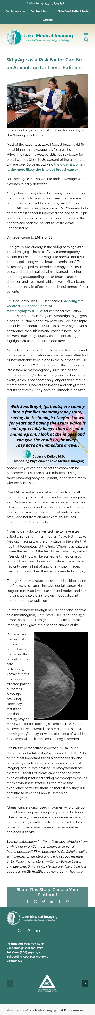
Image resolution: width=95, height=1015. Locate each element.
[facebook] (10, 930)
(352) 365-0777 (33, 948)
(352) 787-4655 (38, 956)
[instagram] (28, 930)
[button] (10, 983)
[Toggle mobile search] (86, 39)
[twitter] (19, 930)
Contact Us (14, 961)
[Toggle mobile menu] (86, 34)
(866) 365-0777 (30, 952)
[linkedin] (38, 930)
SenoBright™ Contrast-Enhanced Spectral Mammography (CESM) (45, 306)
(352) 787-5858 (34, 943)
